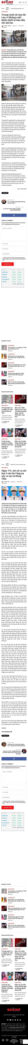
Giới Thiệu (2, 1040)
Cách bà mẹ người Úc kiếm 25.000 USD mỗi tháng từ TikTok (16, 375)
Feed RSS (7, 1040)
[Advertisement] (12, 315)
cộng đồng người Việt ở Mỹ (17, 1027)
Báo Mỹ (3, 50)
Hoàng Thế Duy (7, 25)
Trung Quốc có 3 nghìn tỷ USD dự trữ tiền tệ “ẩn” (17, 348)
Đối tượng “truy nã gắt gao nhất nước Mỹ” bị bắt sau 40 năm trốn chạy (16, 357)
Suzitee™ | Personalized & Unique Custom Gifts (14, 1041)
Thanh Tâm (6, 481)
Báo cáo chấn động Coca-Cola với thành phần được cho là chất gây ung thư (17, 366)
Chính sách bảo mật (21, 1041)
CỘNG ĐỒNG (4, 11)
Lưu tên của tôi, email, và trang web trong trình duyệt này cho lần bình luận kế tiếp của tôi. (14, 259)
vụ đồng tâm (5, 735)
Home (2, 8)
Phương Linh (6, 421)
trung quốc (5, 193)
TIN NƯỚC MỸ (11, 354)
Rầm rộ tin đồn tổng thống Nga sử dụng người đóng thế (16, 382)
